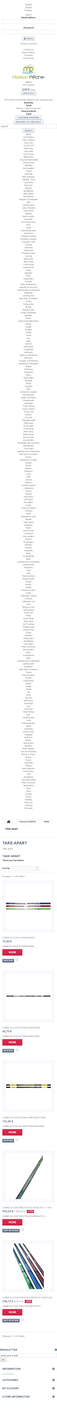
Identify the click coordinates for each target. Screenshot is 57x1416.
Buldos (28, 468)
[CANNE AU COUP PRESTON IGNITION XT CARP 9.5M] (28, 1266)
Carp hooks (28, 211)
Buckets (28, 746)
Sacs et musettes (28, 751)
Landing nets (28, 205)
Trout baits (28, 448)
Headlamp (28, 641)
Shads (28, 383)
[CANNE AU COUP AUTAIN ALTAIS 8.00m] (28, 996)
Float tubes (28, 771)
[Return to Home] (9, 821)
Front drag (29, 154)
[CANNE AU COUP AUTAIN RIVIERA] (28, 906)
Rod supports (28, 768)
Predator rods (28, 242)
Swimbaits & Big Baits (29, 363)
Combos (28, 511)
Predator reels (28, 253)
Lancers (28, 414)
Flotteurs (28, 471)
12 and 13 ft (28, 145)
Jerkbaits (28, 352)
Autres (28, 491)
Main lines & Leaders (28, 298)
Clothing (28, 805)
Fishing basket (28, 723)
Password (29, 28)
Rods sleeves (28, 748)
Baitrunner (28, 157)
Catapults (28, 219)
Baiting (28, 213)
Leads (28, 228)
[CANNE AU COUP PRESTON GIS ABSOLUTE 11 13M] (28, 1176)
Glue (28, 788)
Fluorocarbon (28, 576)
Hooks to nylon (28, 590)
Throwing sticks (28, 222)
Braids (29, 307)
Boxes (28, 740)
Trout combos (28, 409)
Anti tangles (28, 168)
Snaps (28, 270)
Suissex (28, 494)
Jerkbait (28, 380)
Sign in (28, 15)
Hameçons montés (28, 460)
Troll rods (28, 613)
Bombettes (28, 446)
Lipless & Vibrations (28, 355)
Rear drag (28, 261)
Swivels (28, 281)
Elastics (28, 539)
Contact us (28, 49)
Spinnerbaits (28, 395)
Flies (28, 389)
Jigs (28, 706)
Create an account (28, 43)
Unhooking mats (28, 230)
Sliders (28, 366)
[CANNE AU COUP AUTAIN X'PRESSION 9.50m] (28, 1086)
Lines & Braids (28, 208)
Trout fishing (29, 406)
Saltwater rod (28, 601)
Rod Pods (28, 233)
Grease (28, 794)
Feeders (28, 545)
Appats (28, 188)
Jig (28, 338)
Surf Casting (28, 624)
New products (28, 52)
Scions (28, 797)
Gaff (28, 774)
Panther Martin (28, 485)
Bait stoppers (28, 177)
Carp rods (28, 143)
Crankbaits (29, 349)
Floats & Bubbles (28, 312)
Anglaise (28, 525)
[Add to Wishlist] (17, 960)
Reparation (28, 785)
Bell (28, 202)
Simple (28, 463)
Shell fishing (28, 712)
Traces (28, 171)
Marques (29, 808)
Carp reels (28, 151)
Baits (28, 553)
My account (10, 1388)
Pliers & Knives (28, 647)
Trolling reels (28, 627)
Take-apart (28, 522)
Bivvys (29, 757)
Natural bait (28, 434)
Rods (28, 513)
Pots (28, 225)
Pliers (28, 276)
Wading (28, 799)
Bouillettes (28, 191)
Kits (28, 715)
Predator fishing (28, 236)
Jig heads (28, 403)
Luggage (29, 734)
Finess (28, 375)
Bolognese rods (28, 516)
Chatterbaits (28, 400)
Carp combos (28, 140)
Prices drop (28, 58)
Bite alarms (28, 194)
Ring (28, 791)
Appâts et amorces (28, 287)
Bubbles (28, 315)
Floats (28, 318)
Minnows (28, 358)
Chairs (28, 760)
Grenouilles (28, 378)
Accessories (28, 162)
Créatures (28, 372)
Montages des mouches (28, 443)
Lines (28, 570)
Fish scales (28, 644)
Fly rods (28, 417)
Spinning (29, 247)
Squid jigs (28, 703)
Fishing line (28, 304)
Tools (28, 720)
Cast (28, 604)
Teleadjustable (28, 420)
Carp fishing (28, 137)
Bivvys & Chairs (28, 754)
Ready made (28, 310)
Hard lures (28, 346)
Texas (28, 335)
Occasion (28, 55)
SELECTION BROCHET (28, 321)
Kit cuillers (28, 502)
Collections (28, 488)
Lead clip (29, 174)
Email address (28, 17)
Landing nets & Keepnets (28, 290)
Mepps (28, 482)
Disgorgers (28, 278)
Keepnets (28, 293)
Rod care (28, 802)
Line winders (28, 440)
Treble (28, 332)
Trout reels (28, 426)
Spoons (28, 344)
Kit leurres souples (28, 392)
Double (28, 329)
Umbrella (28, 763)
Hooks (28, 324)
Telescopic (28, 148)
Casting (28, 244)
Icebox (28, 765)
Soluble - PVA (28, 179)
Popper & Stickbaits (28, 361)
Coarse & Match (28, 508)
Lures (28, 341)
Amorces (28, 185)
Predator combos (28, 239)
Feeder (28, 519)
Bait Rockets (28, 216)
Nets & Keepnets (28, 284)
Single (28, 327)
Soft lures (28, 369)
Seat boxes (28, 743)
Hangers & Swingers (28, 199)
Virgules (28, 386)
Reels (28, 528)
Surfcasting (28, 610)
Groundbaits (28, 556)
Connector (28, 533)
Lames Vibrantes (28, 397)
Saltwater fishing (28, 596)
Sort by (6, 868)
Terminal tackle (29, 780)
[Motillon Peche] (28, 72)
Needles (28, 165)
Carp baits (28, 182)
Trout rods (29, 412)
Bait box (28, 737)
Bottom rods (29, 607)
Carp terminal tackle (28, 160)
